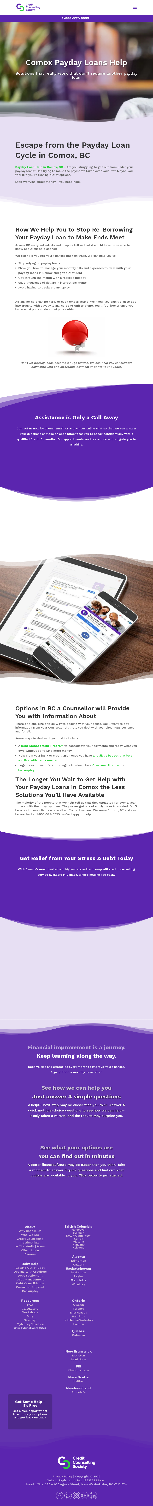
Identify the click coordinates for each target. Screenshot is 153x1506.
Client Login (30, 1250)
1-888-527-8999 (75, 18)
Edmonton (78, 1260)
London (78, 1324)
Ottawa (78, 1304)
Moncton (78, 1355)
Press (41, 1246)
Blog (30, 1316)
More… (101, 1480)
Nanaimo (79, 1244)
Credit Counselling (30, 1238)
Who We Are (30, 1235)
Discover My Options (76, 1188)
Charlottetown (78, 1370)
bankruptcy (26, 770)
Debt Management (30, 1279)
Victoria (78, 1241)
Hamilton (78, 1316)
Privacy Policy (62, 1476)
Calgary (78, 1264)
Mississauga (78, 1312)
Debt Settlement (30, 1275)
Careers (30, 1254)
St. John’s (78, 1392)
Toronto (78, 1308)
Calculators (30, 1308)
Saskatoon (78, 1272)
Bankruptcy (30, 1291)
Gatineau (78, 1335)
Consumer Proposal (106, 765)
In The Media (24, 1246)
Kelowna (78, 1247)
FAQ (30, 1304)
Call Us (76, 902)
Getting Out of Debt (30, 1267)
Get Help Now (76, 472)
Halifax (78, 1381)
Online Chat (76, 457)
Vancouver (78, 1229)
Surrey (78, 1238)
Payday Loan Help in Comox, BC (39, 167)
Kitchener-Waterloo (78, 1320)
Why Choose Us (30, 1231)
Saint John (78, 1359)
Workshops (30, 1312)
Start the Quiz (76, 1129)
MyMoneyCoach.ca (30, 1324)
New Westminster (78, 1235)
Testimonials (30, 1242)
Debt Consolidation (30, 1283)
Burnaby (78, 1232)
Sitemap (30, 1320)
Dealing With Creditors (30, 1271)
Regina (78, 1276)
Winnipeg (78, 1284)
